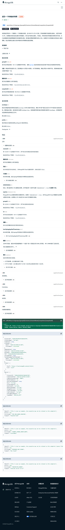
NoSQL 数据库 (54, 493)
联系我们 (29, 488)
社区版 (40, 497)
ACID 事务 (53, 507)
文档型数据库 (53, 497)
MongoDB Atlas (42, 488)
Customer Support (32, 507)
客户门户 (29, 493)
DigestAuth (15, 28)
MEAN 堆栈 (53, 521)
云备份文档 (5, 53)
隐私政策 (17, 502)
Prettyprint (5, 129)
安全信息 (17, 511)
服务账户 (6, 29)
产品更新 (29, 502)
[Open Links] (61, 2)
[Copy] (61, 320)
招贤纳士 (17, 488)
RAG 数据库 (53, 502)
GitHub (17, 507)
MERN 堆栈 (53, 511)
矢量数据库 (53, 488)
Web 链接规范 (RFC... (9, 247)
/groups (31, 65)
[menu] (5, 19)
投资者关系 (18, 493)
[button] (9, 490)
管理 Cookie (30, 511)
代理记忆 (52, 516)
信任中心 (17, 516)
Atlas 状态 (29, 497)
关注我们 (17, 521)
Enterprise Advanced (44, 493)
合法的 (16, 497)
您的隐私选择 (33, 516)
